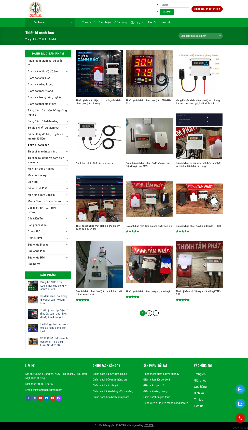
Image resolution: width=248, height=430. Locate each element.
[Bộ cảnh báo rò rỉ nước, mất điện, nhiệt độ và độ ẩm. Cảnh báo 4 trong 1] (199, 136)
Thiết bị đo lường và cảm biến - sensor (46, 160)
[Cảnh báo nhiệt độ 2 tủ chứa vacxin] (99, 136)
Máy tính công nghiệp (41, 168)
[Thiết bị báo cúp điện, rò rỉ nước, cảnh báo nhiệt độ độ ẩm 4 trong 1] (99, 73)
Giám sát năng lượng (40, 84)
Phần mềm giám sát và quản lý (45, 63)
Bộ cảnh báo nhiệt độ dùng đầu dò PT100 (198, 226)
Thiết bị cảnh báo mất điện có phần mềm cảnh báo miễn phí (98, 227)
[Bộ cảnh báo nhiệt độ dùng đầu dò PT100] (199, 199)
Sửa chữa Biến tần (39, 244)
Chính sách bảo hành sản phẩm (111, 397)
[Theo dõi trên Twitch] (59, 398)
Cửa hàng (120, 22)
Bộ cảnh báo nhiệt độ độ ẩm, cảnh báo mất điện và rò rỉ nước (99, 293)
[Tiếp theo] (156, 313)
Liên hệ (165, 22)
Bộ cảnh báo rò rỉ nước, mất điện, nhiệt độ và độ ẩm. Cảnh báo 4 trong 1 (198, 164)
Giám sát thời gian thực (42, 104)
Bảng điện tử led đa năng (43, 121)
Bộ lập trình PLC (37, 188)
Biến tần (33, 181)
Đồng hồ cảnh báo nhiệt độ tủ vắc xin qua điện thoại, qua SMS (148, 164)
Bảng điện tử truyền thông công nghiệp (47, 112)
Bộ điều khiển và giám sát (43, 127)
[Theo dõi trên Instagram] (34, 398)
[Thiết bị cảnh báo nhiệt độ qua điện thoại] (149, 264)
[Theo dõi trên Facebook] (28, 398)
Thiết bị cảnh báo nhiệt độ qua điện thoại (148, 291)
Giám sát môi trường (40, 91)
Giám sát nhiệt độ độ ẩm (43, 71)
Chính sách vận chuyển (106, 385)
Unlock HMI (35, 238)
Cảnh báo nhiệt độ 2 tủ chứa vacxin (95, 163)
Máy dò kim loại (37, 175)
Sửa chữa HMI (36, 257)
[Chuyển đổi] (67, 63)
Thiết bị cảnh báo (38, 145)
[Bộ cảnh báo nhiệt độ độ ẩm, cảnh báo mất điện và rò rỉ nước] (99, 264)
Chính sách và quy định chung (110, 373)
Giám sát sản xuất (39, 78)
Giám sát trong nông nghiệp (45, 97)
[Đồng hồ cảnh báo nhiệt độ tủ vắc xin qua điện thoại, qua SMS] (149, 136)
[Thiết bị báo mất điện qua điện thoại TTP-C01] (199, 264)
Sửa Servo (34, 264)
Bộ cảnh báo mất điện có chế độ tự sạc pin (149, 226)
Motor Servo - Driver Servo (44, 201)
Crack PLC (34, 231)
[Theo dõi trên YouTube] (53, 398)
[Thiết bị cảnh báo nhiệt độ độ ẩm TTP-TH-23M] (149, 73)
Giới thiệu (105, 22)
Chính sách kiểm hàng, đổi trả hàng (113, 391)
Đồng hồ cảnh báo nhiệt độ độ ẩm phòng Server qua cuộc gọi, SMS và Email (198, 102)
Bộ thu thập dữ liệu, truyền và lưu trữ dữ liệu (45, 136)
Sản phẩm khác (37, 225)
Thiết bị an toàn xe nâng (42, 151)
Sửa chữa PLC (36, 251)
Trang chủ (88, 22)
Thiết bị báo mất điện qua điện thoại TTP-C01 (198, 293)
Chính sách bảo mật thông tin (110, 379)
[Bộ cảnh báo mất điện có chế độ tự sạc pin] (149, 199)
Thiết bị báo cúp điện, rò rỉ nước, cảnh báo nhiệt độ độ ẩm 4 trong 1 (98, 102)
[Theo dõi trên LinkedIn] (46, 398)
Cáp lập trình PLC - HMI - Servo (43, 210)
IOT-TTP (149, 425)
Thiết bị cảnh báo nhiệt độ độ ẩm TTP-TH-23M (148, 102)
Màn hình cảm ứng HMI (42, 194)
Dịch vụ (199, 393)
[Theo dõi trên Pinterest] (40, 398)
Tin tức (152, 22)
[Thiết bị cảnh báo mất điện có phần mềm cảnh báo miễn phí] (99, 199)
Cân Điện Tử (35, 218)
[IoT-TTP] (42, 9)
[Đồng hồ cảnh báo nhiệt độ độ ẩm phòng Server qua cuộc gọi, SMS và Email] (199, 73)
